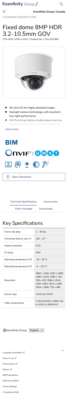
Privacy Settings (10, 386)
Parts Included (23, 209)
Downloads (46, 209)
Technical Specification (23, 203)
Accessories (51, 201)
